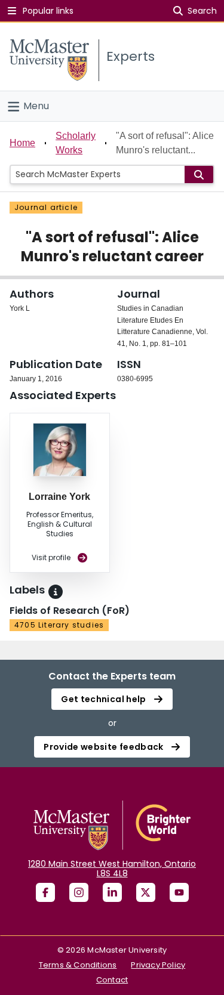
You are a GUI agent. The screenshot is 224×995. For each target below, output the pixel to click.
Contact (112, 979)
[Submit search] (199, 174)
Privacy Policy (158, 965)
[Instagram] (78, 892)
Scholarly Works (76, 143)
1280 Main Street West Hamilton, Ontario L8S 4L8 (112, 868)
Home (22, 143)
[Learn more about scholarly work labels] (55, 592)
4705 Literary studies (59, 625)
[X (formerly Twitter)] (145, 892)
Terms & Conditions (78, 965)
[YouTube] (179, 892)
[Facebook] (45, 892)
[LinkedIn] (112, 892)
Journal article (46, 207)
